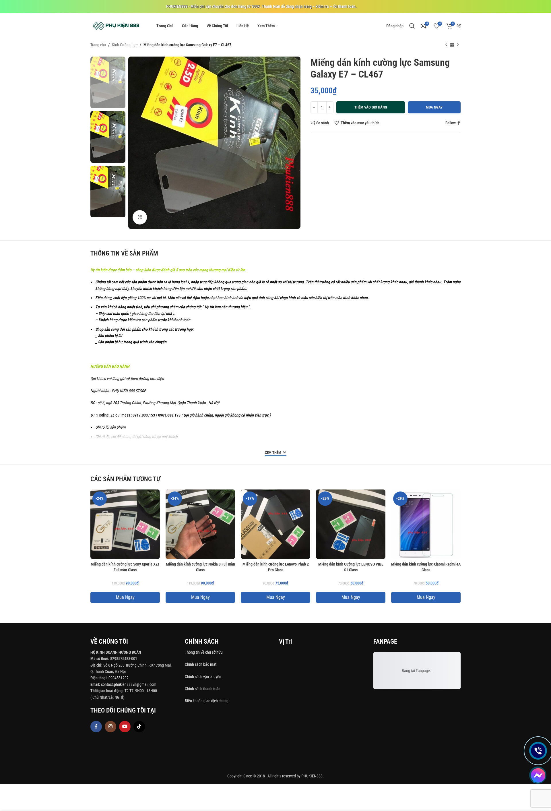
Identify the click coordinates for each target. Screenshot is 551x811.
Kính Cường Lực (124, 44)
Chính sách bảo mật (200, 664)
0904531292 (118, 677)
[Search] (412, 26)
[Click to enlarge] (140, 217)
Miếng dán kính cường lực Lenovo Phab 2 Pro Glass (275, 567)
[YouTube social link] (125, 726)
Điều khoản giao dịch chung (206, 700)
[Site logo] (116, 25)
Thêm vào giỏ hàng (370, 107)
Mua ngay (434, 107)
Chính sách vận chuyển (203, 676)
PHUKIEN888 (312, 776)
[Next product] (458, 45)
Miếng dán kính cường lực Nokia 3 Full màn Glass (200, 567)
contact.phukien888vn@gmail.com (128, 684)
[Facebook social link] (459, 123)
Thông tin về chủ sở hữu (204, 652)
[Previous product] (446, 45)
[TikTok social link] (139, 726)
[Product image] (125, 524)
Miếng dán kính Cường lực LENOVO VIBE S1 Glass (350, 567)
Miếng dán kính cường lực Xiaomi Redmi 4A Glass (426, 567)
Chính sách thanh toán (203, 688)
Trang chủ (98, 44)
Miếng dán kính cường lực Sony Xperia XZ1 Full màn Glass (125, 567)
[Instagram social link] (110, 726)
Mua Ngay (125, 597)
